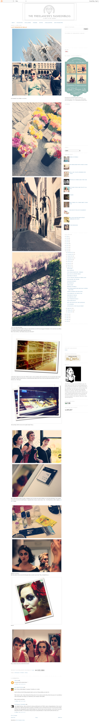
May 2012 (69, 265)
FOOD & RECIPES (48, 22)
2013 (67, 249)
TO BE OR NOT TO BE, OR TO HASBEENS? (77, 210)
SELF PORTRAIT (70, 270)
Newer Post (13, 717)
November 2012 (70, 254)
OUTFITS (41, 22)
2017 (67, 241)
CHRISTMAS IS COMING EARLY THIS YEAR (78, 179)
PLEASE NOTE (20, 22)
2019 (67, 238)
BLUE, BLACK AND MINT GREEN (74, 273)
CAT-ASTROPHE (70, 304)
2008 (67, 319)
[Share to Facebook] (42, 670)
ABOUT (13, 22)
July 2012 (69, 261)
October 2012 (70, 256)
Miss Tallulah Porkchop (18, 687)
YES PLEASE (69, 268)
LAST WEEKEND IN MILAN (19, 27)
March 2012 (69, 308)
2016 (67, 243)
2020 (67, 236)
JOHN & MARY (70, 284)
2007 (67, 321)
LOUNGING (71, 194)
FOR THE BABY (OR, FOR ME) (73, 279)
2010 (67, 316)
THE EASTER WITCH (71, 300)
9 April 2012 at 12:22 (19, 712)
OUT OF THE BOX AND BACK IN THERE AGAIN (76, 277)
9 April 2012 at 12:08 (19, 701)
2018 (67, 240)
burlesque (17, 672)
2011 (67, 314)
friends (22, 672)
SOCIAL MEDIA (28, 22)
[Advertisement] (76, 335)
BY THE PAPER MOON (73, 225)
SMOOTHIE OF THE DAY (72, 275)
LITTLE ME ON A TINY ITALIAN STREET (75, 306)
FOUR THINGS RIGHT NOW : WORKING (75, 272)
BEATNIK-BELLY (70, 283)
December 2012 (70, 252)
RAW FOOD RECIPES (58, 22)
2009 (67, 317)
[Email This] (38, 670)
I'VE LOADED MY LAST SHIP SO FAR (74, 293)
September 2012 (70, 257)
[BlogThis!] (39, 670)
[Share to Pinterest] (43, 670)
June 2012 (69, 263)
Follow (66, 350)
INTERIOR (35, 22)
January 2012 (70, 311)
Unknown (16, 680)
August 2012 (69, 259)
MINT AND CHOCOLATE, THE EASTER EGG (76, 302)
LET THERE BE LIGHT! (71, 297)
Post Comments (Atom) (20, 720)
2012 (67, 250)
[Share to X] (41, 670)
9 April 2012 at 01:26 (19, 684)
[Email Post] (35, 670)
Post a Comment (14, 715)
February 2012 (70, 310)
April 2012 (69, 267)
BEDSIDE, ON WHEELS (73, 157)
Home (37, 717)
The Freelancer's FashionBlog (19, 704)
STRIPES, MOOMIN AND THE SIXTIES (75, 291)
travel (26, 672)
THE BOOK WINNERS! (71, 281)
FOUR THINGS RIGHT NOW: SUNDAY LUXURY (78, 164)
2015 (67, 245)
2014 (67, 247)
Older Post (60, 717)
